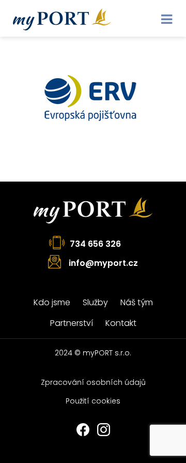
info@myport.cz (103, 263)
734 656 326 (95, 244)
